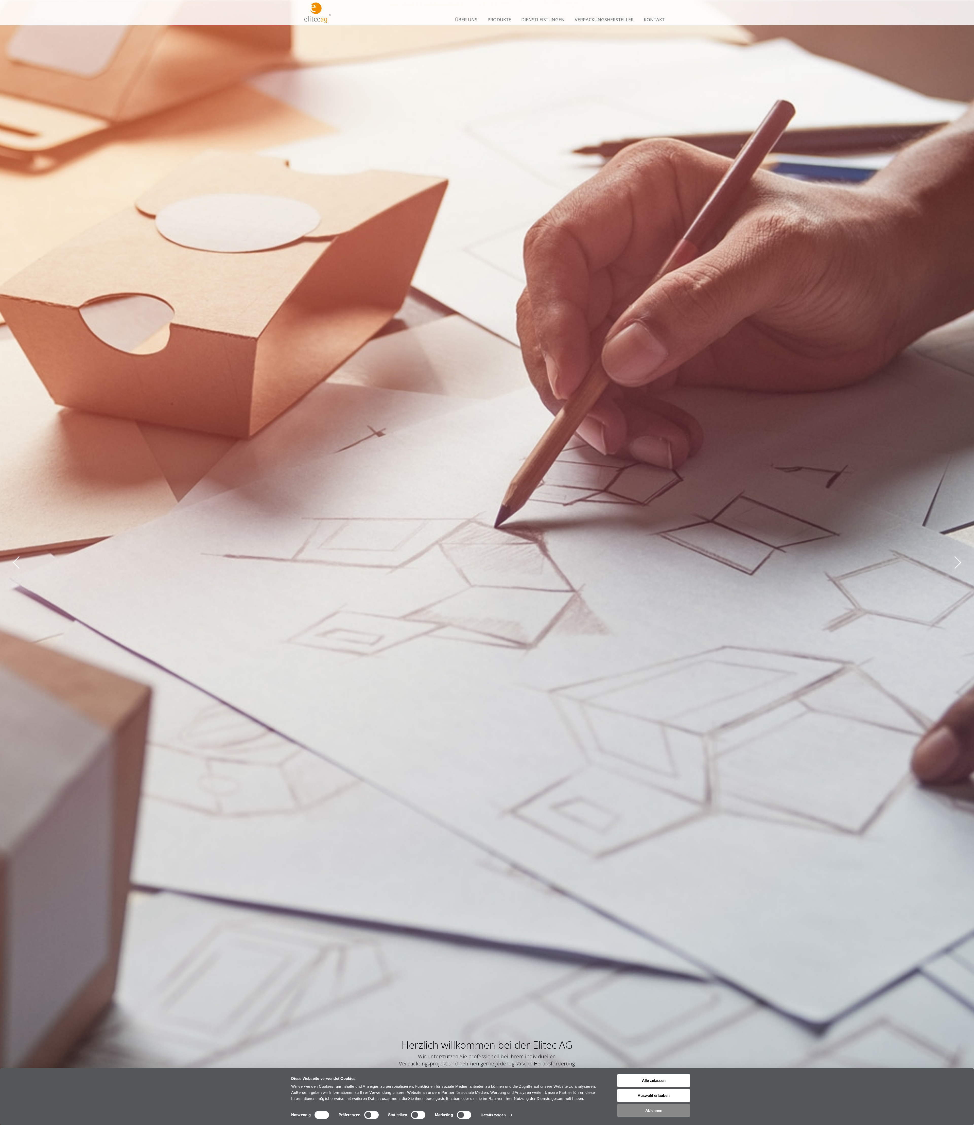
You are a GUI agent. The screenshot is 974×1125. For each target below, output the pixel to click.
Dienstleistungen (543, 19)
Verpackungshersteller (604, 19)
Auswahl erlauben (654, 1095)
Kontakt (654, 19)
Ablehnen (653, 1110)
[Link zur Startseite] (317, 13)
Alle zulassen (654, 1080)
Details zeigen (493, 1115)
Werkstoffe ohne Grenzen (483, 111)
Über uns (466, 19)
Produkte (499, 19)
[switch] (371, 1115)
